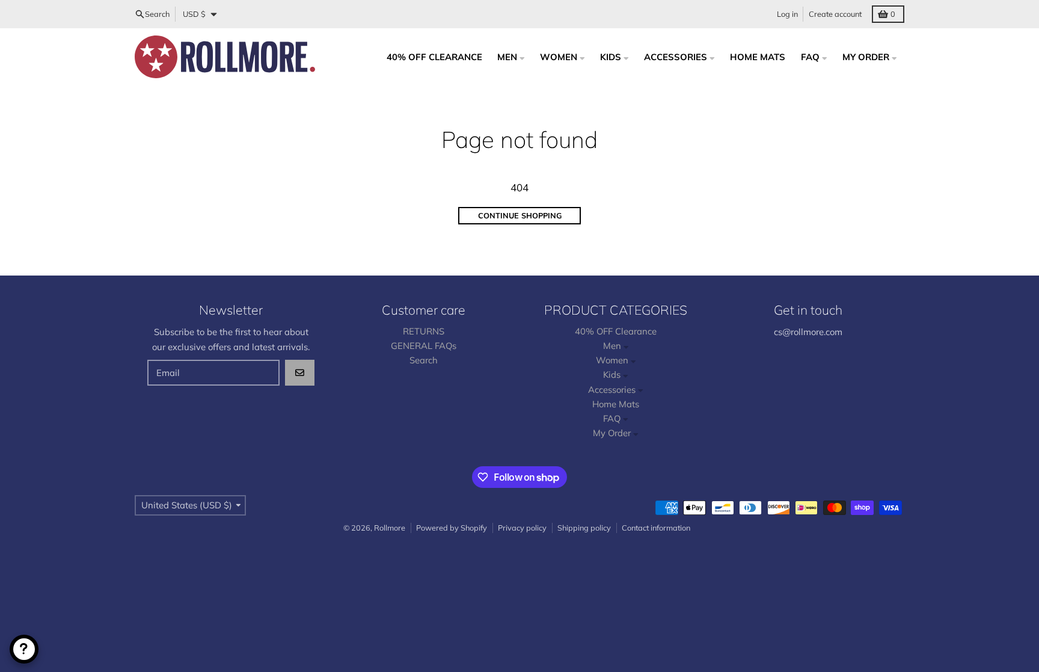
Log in (787, 14)
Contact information (656, 527)
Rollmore (389, 527)
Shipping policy (584, 527)
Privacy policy (522, 527)
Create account (835, 14)
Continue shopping (520, 215)
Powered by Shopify (451, 527)
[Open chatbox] (24, 649)
